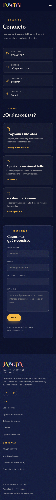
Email (10, 261)
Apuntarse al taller (11, 434)
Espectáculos (9, 407)
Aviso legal (8, 488)
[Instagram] (6, 393)
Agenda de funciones (13, 414)
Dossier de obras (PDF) (14, 462)
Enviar (14, 317)
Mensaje (12, 289)
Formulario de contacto (14, 469)
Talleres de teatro (11, 421)
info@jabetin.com (11, 456)
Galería (6, 427)
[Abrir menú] (50, 5)
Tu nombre (13, 247)
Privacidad (20, 488)
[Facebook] (14, 393)
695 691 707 (11, 449)
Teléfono (17, 275)
